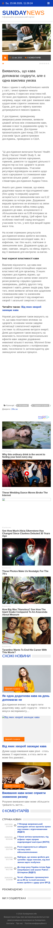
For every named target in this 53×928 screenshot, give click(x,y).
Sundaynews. (40, 920)
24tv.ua (14, 409)
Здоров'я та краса (41, 405)
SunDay (23, 13)
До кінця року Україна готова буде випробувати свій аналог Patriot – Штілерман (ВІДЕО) (33, 870)
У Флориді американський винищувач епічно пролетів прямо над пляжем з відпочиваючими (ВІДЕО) (34, 828)
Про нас (19, 923)
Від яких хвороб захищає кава (24, 746)
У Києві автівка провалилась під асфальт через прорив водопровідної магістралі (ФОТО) (33, 839)
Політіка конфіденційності (36, 923)
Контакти (10, 923)
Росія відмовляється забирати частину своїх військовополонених (32, 849)
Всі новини (23, 405)
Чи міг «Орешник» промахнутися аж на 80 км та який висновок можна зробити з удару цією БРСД (33, 880)
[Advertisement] (27, 379)
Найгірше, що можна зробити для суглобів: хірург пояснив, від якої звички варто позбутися (33, 859)
